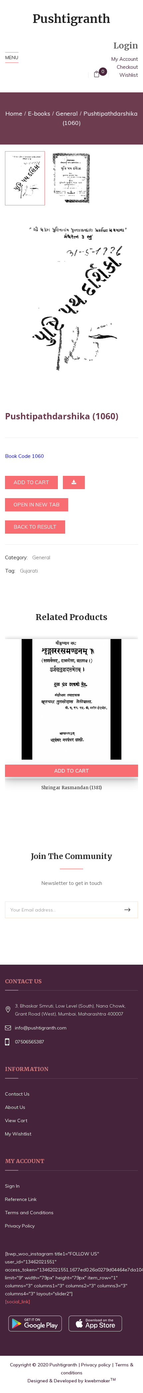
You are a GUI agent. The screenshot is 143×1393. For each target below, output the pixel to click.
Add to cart (31, 482)
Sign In (12, 1186)
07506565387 (29, 1042)
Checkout (127, 67)
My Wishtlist (18, 1134)
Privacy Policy (20, 1226)
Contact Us (17, 1094)
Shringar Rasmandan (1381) (71, 788)
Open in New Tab (37, 504)
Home (13, 113)
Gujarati (29, 571)
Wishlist (128, 75)
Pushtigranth (63, 1365)
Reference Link (21, 1199)
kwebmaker (100, 1381)
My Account (124, 59)
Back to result (35, 527)
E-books (39, 113)
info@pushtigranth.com (41, 1028)
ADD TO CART (71, 771)
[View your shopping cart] (96, 75)
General (67, 113)
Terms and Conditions (29, 1213)
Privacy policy (96, 1365)
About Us (15, 1107)
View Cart (16, 1121)
